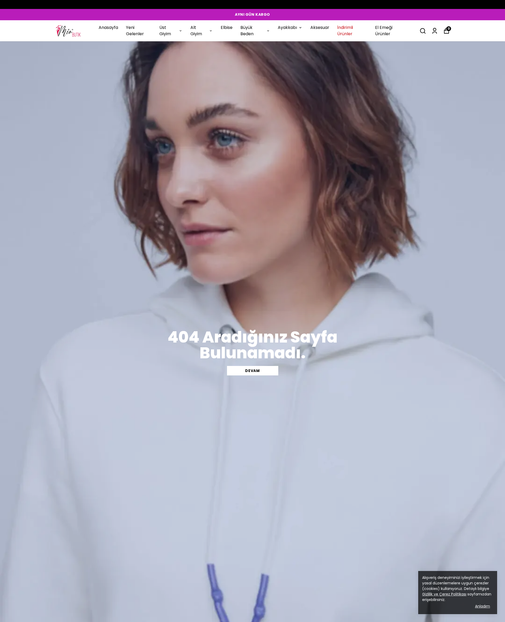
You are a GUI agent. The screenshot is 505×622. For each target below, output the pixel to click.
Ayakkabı (287, 27)
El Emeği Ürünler (383, 30)
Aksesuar (319, 27)
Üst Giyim (165, 30)
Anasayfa (108, 27)
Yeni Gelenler (135, 30)
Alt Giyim (196, 30)
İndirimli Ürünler (345, 30)
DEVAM (252, 370)
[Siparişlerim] (434, 31)
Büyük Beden (247, 30)
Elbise (227, 27)
